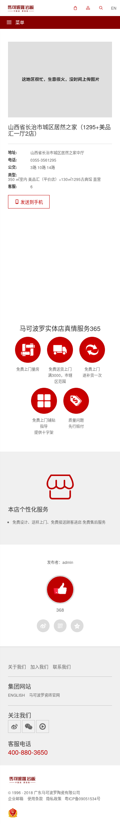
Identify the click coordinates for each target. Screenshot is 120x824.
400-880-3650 (28, 752)
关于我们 (17, 666)
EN (113, 8)
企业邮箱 (15, 798)
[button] (75, 8)
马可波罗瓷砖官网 (44, 695)
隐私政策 (53, 798)
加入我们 (39, 666)
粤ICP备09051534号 (82, 798)
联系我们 (62, 666)
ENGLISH (16, 695)
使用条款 (35, 798)
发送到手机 (31, 202)
